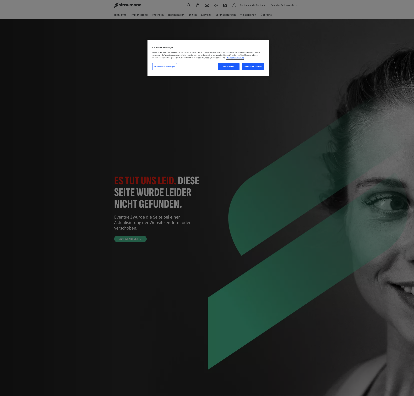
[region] (208, 58)
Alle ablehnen (228, 66)
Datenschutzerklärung (235, 57)
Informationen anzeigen (164, 66)
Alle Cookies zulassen (253, 66)
